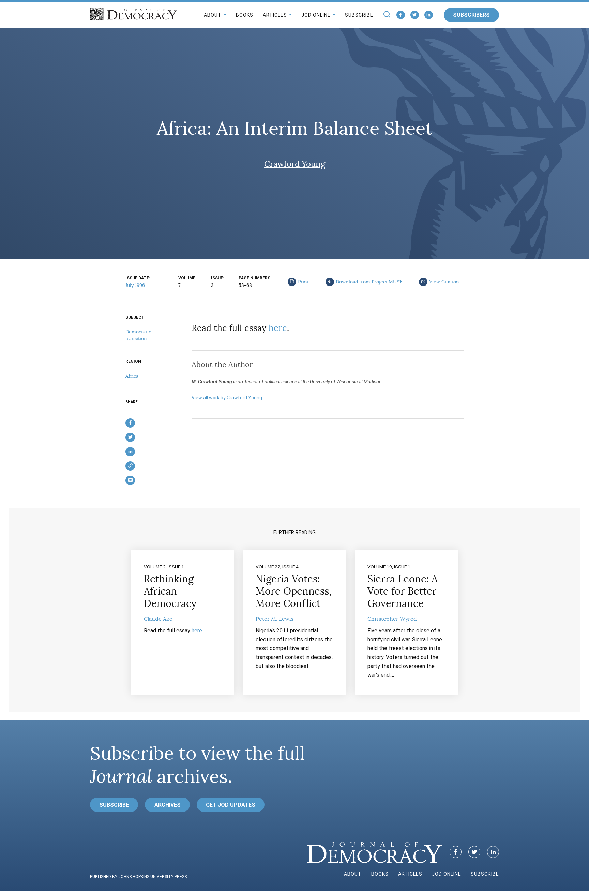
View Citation (444, 282)
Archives (167, 805)
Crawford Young (294, 164)
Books (244, 15)
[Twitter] (414, 15)
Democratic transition (138, 334)
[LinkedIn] (428, 15)
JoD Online (316, 15)
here (278, 328)
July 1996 (135, 285)
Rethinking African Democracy (170, 591)
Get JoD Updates (230, 805)
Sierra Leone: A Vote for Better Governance (402, 591)
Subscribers (471, 15)
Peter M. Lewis (274, 619)
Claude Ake (158, 619)
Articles (275, 15)
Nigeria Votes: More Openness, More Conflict (293, 591)
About (213, 15)
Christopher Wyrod (392, 619)
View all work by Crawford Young (227, 397)
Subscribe (359, 15)
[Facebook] (400, 15)
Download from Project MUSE (369, 282)
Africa (131, 376)
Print (303, 282)
